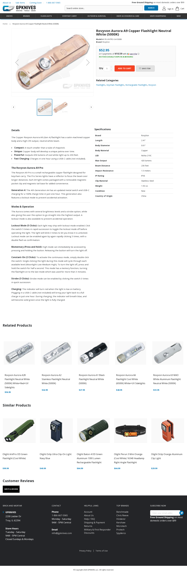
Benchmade (122, 511)
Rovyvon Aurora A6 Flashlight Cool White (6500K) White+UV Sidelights (130, 379)
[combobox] (104, 8)
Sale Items (20, 2)
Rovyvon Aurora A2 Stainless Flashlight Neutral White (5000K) (56, 379)
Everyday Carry (69, 16)
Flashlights (46, 16)
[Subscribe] (181, 513)
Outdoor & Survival (96, 16)
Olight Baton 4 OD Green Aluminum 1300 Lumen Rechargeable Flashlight (89, 458)
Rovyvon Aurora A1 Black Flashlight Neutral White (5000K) (92, 379)
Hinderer (121, 518)
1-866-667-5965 (53, 2)
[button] (87, 62)
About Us (7, 2)
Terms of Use (102, 550)
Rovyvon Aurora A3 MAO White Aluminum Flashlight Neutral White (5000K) (167, 379)
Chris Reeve (122, 515)
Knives (9, 16)
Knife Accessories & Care (128, 16)
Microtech (121, 526)
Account (88, 511)
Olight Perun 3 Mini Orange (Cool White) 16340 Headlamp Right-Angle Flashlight (129, 458)
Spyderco (121, 533)
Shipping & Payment (94, 522)
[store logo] (19, 8)
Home (5, 24)
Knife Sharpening (158, 16)
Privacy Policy (85, 550)
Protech (120, 529)
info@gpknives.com (62, 533)
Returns (88, 526)
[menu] (93, 16)
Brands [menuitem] (26, 16)
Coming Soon (36, 2)
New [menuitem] (179, 16)
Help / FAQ (89, 518)
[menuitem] (9, 16)
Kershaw (120, 522)
